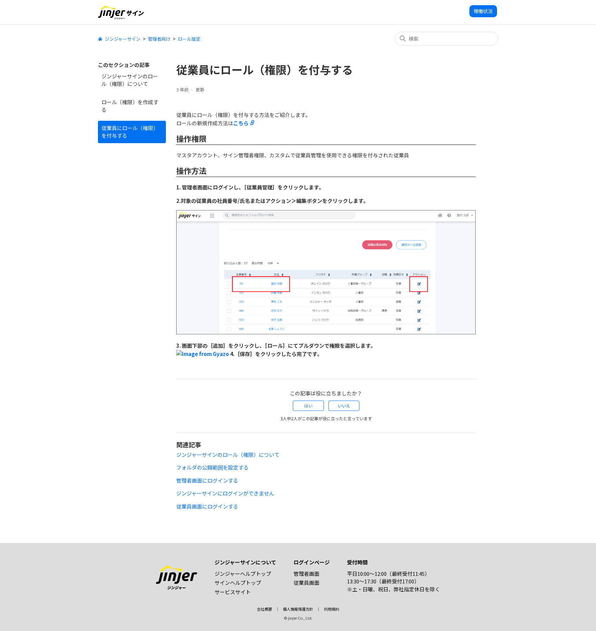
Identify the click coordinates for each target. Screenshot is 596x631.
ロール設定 (189, 39)
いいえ (344, 405)
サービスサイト (233, 591)
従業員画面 (306, 582)
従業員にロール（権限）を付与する (129, 131)
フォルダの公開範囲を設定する (212, 467)
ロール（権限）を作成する (129, 106)
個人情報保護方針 (298, 609)
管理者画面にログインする (207, 480)
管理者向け (159, 39)
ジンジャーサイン (122, 39)
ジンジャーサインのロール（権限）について (129, 80)
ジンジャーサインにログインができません (225, 493)
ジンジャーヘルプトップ (243, 573)
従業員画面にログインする (207, 506)
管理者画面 (306, 573)
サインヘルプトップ (238, 582)
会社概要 (264, 609)
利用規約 (331, 609)
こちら (241, 123)
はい (308, 405)
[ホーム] (121, 12)
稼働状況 (483, 11)
